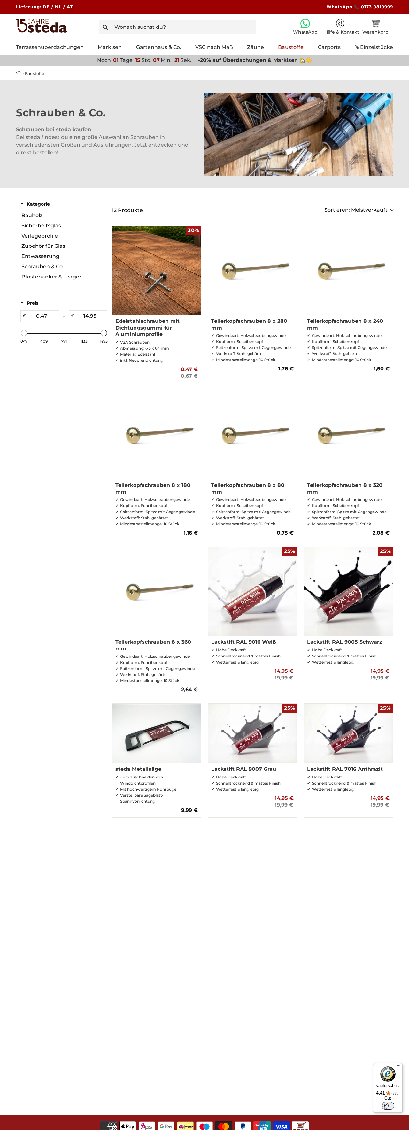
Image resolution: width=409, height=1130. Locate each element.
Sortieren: (356, 210)
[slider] (24, 333)
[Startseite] (41, 31)
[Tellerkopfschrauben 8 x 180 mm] (156, 434)
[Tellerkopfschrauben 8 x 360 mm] (156, 591)
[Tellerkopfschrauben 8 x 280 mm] (252, 270)
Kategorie (38, 204)
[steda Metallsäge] (156, 733)
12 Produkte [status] (127, 210)
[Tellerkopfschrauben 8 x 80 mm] (252, 434)
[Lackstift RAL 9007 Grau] (252, 733)
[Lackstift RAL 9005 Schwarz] (348, 591)
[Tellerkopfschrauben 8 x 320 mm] (348, 434)
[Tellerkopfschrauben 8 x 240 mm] (348, 270)
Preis (32, 303)
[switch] (388, 1106)
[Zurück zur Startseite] (19, 73)
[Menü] (399, 1067)
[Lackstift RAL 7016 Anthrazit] (348, 733)
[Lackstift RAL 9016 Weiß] (252, 591)
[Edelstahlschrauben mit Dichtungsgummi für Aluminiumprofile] (156, 270)
